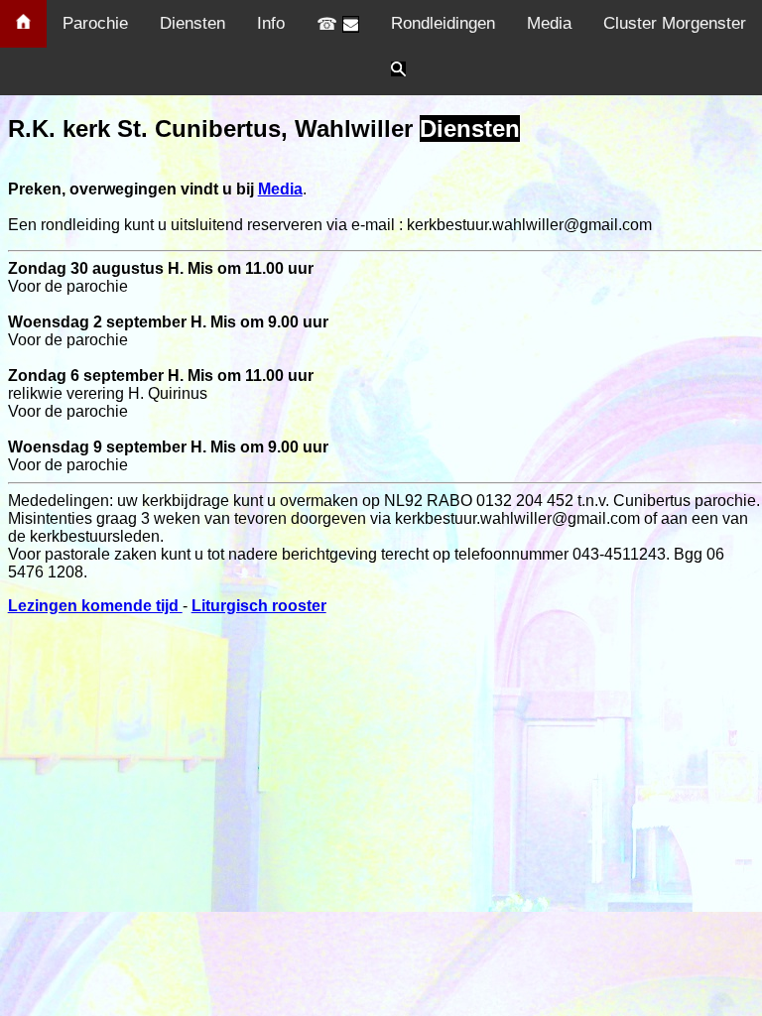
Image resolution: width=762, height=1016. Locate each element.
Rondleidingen (443, 23)
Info (271, 23)
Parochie (95, 23)
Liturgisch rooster (258, 605)
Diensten (192, 23)
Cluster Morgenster (674, 23)
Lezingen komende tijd (95, 605)
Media (549, 23)
